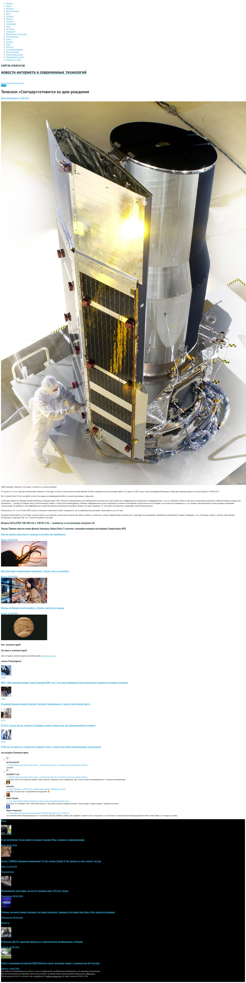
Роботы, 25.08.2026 (10, 947)
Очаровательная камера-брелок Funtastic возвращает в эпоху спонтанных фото (45, 704)
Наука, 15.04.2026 (9, 576)
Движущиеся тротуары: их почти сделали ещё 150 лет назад (34, 890)
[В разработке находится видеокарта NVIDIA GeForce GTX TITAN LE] (8, 808)
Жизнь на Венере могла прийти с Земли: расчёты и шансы (32, 607)
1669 (3, 698)
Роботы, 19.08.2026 (10, 968)
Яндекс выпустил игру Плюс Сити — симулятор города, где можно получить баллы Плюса (48, 765)
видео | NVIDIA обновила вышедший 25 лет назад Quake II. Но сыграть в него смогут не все (51, 861)
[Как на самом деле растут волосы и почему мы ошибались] (24, 565)
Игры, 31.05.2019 (9, 866)
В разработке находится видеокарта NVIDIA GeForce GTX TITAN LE (39, 813)
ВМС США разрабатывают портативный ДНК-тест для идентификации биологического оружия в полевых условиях (64, 682)
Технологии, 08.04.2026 (12, 917)
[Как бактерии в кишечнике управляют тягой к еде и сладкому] (24, 602)
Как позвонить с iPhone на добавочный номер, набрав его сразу (37, 789)
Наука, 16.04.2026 (9, 539)
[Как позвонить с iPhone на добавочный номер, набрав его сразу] (8, 783)
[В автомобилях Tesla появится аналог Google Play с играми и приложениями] (6, 834)
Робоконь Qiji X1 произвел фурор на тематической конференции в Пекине (42, 941)
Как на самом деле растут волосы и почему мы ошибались (33, 534)
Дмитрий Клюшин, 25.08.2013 (15, 98)
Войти (4, 83)
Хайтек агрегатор (53, 976)
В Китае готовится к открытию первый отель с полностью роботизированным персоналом (51, 746)
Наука (3, 85)
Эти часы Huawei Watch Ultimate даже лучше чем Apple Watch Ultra (39, 801)
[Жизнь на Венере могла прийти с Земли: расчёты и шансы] (24, 639)
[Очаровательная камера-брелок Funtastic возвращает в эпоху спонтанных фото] (6, 696)
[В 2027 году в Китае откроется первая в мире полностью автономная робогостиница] (6, 717)
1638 (3, 741)
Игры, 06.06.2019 (9, 845)
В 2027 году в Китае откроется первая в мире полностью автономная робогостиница (48, 725)
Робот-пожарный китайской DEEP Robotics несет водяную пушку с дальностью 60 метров (50, 963)
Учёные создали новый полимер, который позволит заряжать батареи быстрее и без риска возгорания (58, 912)
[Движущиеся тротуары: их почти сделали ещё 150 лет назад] (6, 885)
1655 (3, 720)
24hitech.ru (90, 973)
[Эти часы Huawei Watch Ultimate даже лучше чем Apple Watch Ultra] (8, 796)
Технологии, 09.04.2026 (12, 896)
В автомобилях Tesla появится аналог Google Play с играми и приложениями (43, 839)
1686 (3, 677)
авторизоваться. (49, 655)
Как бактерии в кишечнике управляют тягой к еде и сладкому (35, 571)
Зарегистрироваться (15, 83)
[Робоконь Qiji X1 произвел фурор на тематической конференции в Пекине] (6, 936)
